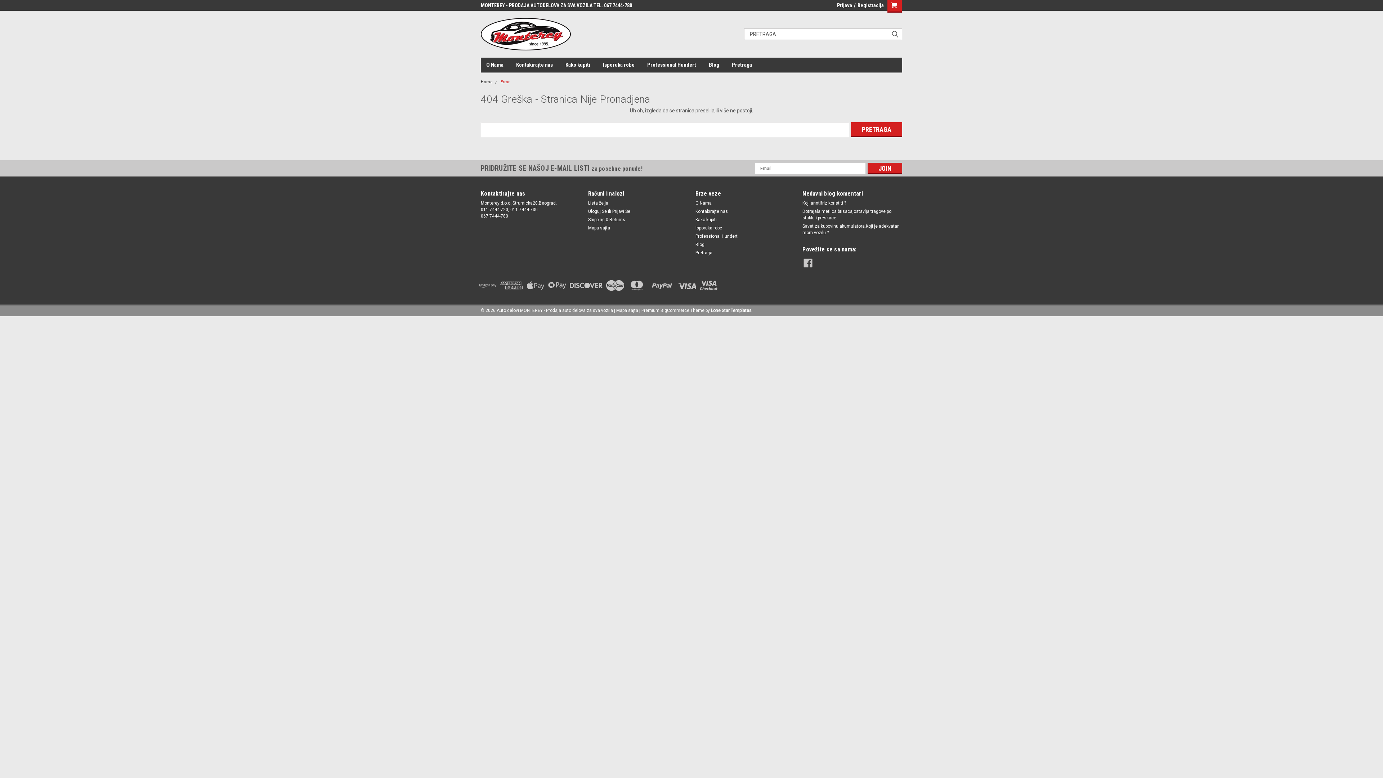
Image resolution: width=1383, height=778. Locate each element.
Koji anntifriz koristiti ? (824, 203)
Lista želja (598, 203)
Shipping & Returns (606, 219)
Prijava (844, 5)
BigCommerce (675, 310)
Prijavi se (621, 211)
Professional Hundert (671, 65)
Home (487, 82)
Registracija (871, 5)
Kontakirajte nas (534, 65)
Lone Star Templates (731, 310)
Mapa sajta (599, 228)
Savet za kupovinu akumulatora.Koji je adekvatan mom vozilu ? (851, 229)
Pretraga (742, 65)
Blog (714, 65)
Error (505, 82)
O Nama (494, 65)
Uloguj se (597, 211)
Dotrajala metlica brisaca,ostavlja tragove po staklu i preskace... (846, 214)
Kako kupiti (577, 65)
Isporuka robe (619, 65)
